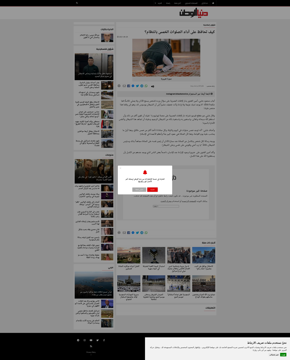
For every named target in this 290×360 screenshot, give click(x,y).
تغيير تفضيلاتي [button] (274, 355)
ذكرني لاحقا (139, 189)
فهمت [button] (283, 355)
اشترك (152, 189)
